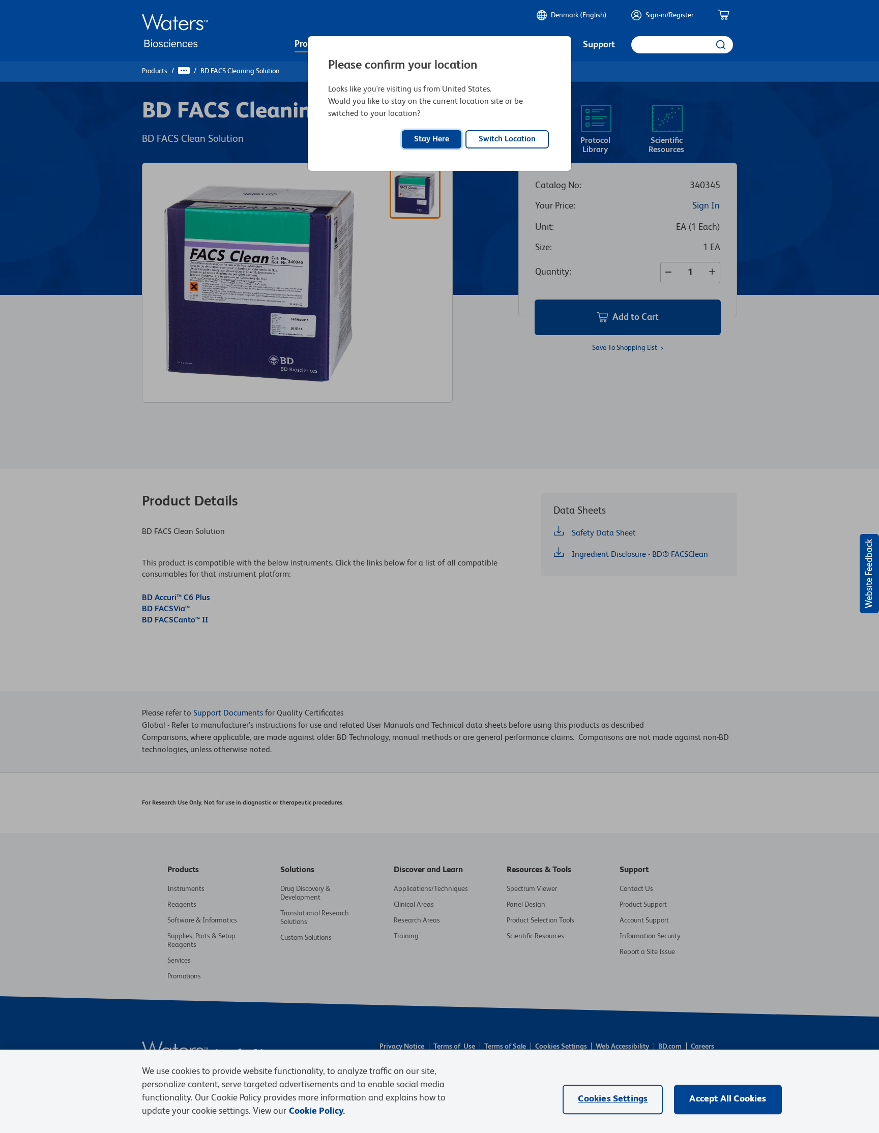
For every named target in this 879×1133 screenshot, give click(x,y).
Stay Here (431, 139)
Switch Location (507, 139)
